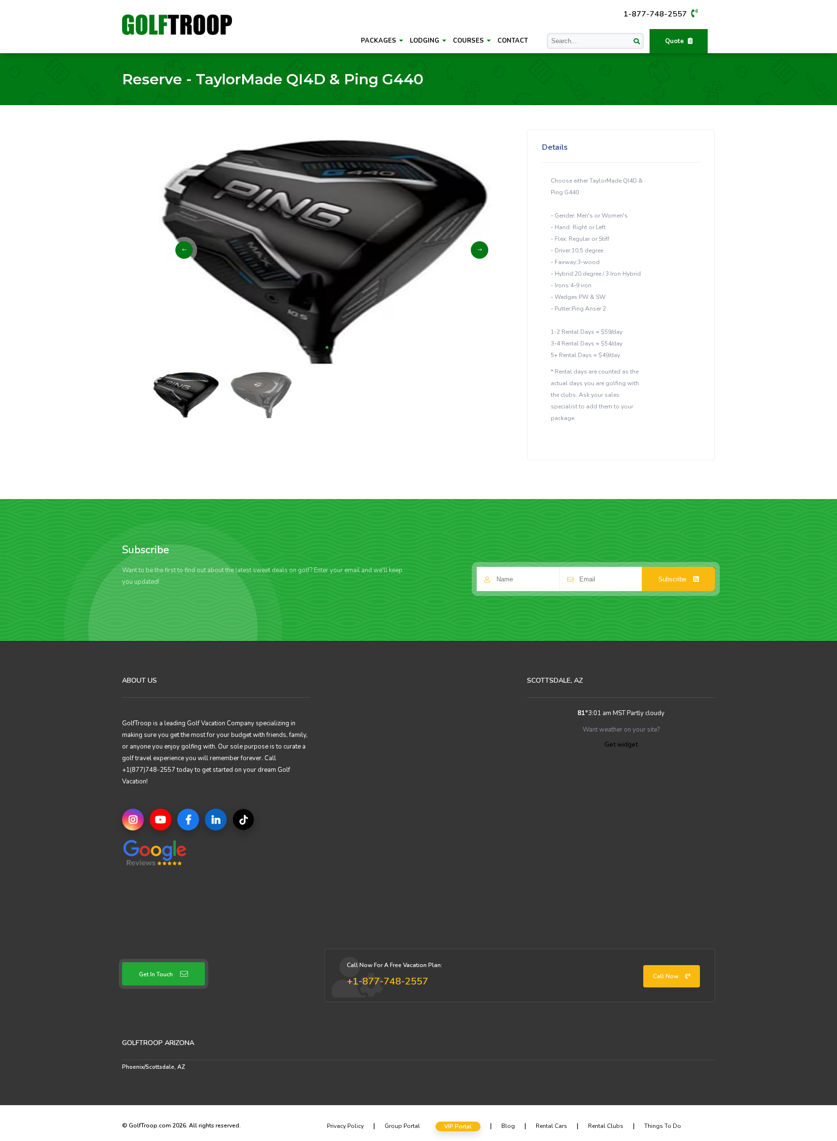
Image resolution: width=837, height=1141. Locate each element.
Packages (379, 40)
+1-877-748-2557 (387, 981)
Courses (469, 40)
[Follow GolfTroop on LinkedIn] (216, 819)
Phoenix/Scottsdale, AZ (153, 1067)
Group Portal (402, 1126)
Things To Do (662, 1126)
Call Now (666, 976)
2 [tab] (334, 347)
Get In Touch (156, 974)
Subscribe (673, 579)
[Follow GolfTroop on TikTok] (243, 819)
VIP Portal (458, 1126)
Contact (512, 40)
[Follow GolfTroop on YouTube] (160, 819)
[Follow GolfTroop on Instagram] (133, 819)
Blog (508, 1126)
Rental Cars (551, 1126)
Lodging (425, 40)
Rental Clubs (605, 1126)
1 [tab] (327, 347)
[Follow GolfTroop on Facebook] (188, 819)
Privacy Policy (345, 1126)
